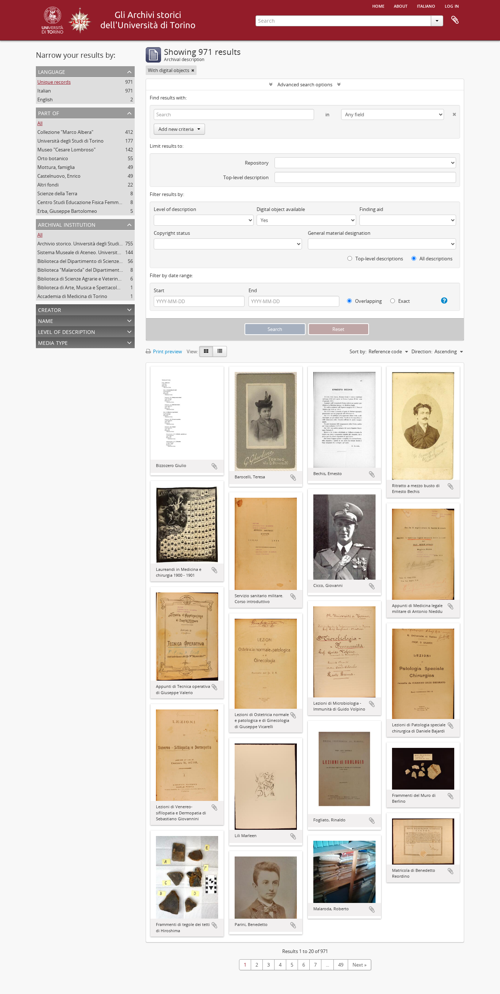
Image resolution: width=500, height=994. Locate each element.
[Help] (441, 300)
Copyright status (172, 233)
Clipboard (455, 20)
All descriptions (435, 258)
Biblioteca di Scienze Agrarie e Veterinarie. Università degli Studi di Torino (115, 278)
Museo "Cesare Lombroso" (66, 149)
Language (51, 71)
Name (45, 320)
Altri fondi (48, 184)
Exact (403, 301)
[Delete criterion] (450, 113)
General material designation (339, 233)
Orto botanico (52, 158)
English (45, 99)
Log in (452, 5)
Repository (257, 162)
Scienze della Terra (57, 193)
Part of (48, 112)
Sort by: (358, 351)
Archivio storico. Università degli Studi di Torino (88, 243)
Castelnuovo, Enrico (59, 176)
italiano (426, 5)
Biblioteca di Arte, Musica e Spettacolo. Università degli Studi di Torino (112, 287)
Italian (44, 90)
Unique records (54, 82)
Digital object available (281, 209)
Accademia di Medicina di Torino (72, 296)
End (253, 290)
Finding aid (371, 209)
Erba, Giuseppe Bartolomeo (67, 211)
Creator (49, 309)
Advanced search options (304, 84)
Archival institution (67, 224)
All (39, 123)
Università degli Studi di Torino (70, 141)
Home (378, 5)
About (400, 5)
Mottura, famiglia (56, 167)
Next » (359, 964)
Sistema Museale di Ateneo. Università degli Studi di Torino (100, 252)
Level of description (66, 331)
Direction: (421, 351)
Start (159, 290)
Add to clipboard (214, 466)
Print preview (167, 351)
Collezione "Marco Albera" (65, 132)
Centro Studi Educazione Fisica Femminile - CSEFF (90, 202)
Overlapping (368, 301)
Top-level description (246, 177)
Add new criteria (176, 129)
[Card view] (206, 351)
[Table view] (220, 351)
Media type (53, 342)
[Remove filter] (192, 70)
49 (340, 964)
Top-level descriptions (378, 258)
